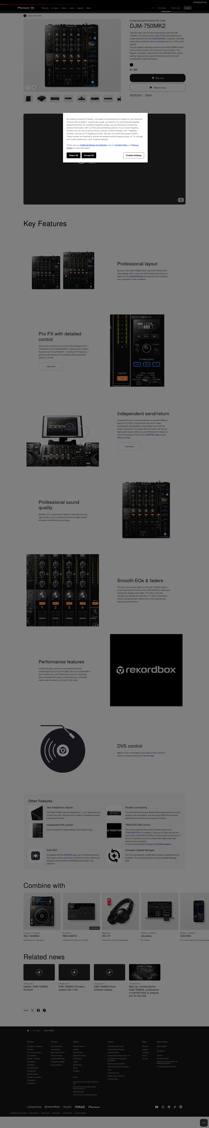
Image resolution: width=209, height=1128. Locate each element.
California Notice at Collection (93, 145)
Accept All (89, 155)
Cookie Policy (121, 145)
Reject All (73, 155)
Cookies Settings (134, 155)
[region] (105, 137)
